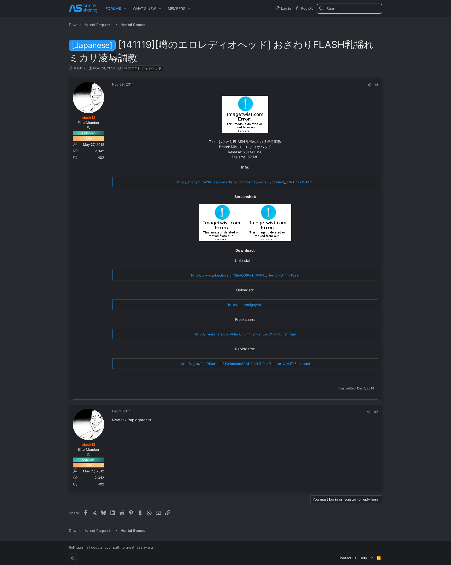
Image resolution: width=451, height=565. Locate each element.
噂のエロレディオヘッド (143, 68)
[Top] (372, 558)
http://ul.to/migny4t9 (245, 305)
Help (363, 558)
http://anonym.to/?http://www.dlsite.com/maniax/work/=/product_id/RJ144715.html (245, 182)
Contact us (347, 558)
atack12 (79, 68)
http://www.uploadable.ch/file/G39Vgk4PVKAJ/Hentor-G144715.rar (245, 275)
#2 (376, 412)
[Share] (369, 84)
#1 (376, 85)
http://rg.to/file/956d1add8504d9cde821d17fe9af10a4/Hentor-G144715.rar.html (245, 364)
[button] (125, 9)
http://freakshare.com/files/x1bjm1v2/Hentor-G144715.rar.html (245, 334)
